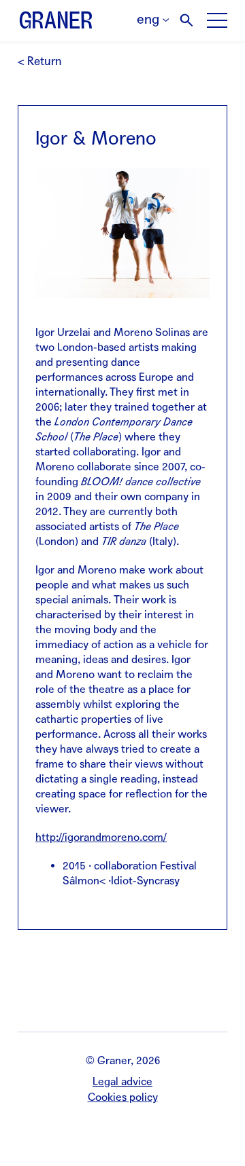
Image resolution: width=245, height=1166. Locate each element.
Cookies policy (123, 1097)
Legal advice (122, 1081)
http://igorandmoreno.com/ (101, 837)
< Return (39, 61)
